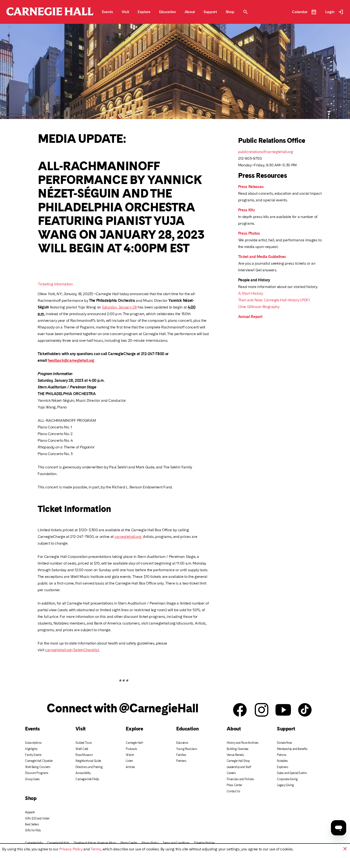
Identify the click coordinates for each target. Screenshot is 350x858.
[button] (345, 849)
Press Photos (249, 233)
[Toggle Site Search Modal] (245, 12)
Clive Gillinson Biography (259, 306)
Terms (96, 849)
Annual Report (250, 316)
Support (286, 729)
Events (32, 729)
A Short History (250, 293)
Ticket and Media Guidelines (262, 256)
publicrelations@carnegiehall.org (265, 151)
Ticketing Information (55, 284)
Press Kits (246, 210)
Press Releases (251, 186)
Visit (80, 729)
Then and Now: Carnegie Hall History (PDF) (274, 300)
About (234, 729)
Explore (134, 729)
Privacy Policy (71, 849)
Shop (30, 798)
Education (187, 729)
